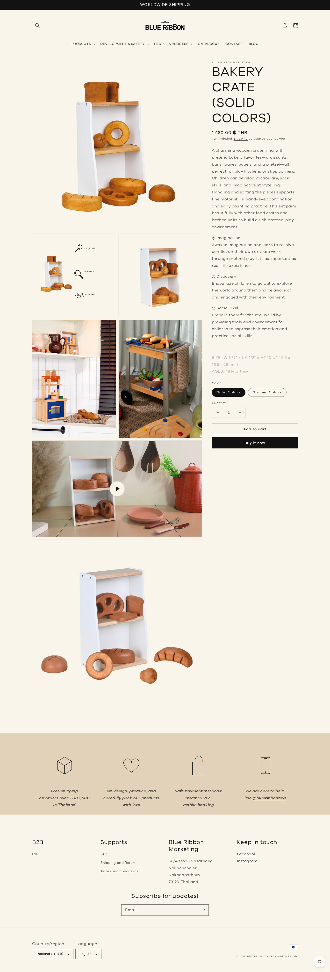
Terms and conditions (119, 871)
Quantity (219, 403)
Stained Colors (267, 392)
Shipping (241, 139)
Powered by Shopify (284, 956)
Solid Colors (228, 392)
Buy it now (254, 443)
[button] (37, 25)
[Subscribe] (203, 910)
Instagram (247, 861)
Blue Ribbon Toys (258, 956)
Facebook (247, 854)
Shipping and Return (118, 862)
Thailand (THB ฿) (49, 954)
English (85, 954)
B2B (35, 854)
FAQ (104, 854)
